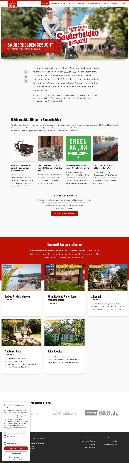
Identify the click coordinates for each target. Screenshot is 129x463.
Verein (114, 3)
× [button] (28, 403)
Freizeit (81, 3)
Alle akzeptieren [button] (16, 448)
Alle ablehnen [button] (16, 453)
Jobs (123, 3)
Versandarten (112, 438)
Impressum (91, 438)
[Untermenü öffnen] (58, 3)
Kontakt (92, 444)
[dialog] (16, 431)
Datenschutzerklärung (87, 441)
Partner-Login (90, 447)
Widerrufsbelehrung (110, 444)
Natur (63, 3)
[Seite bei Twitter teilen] (26, 77)
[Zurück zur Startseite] (12, 3)
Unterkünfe (93, 3)
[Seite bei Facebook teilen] (26, 72)
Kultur (71, 3)
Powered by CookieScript (16, 459)
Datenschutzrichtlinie (9, 429)
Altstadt (105, 3)
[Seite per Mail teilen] (26, 81)
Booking (45, 3)
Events (54, 3)
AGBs (115, 441)
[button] (16, 457)
